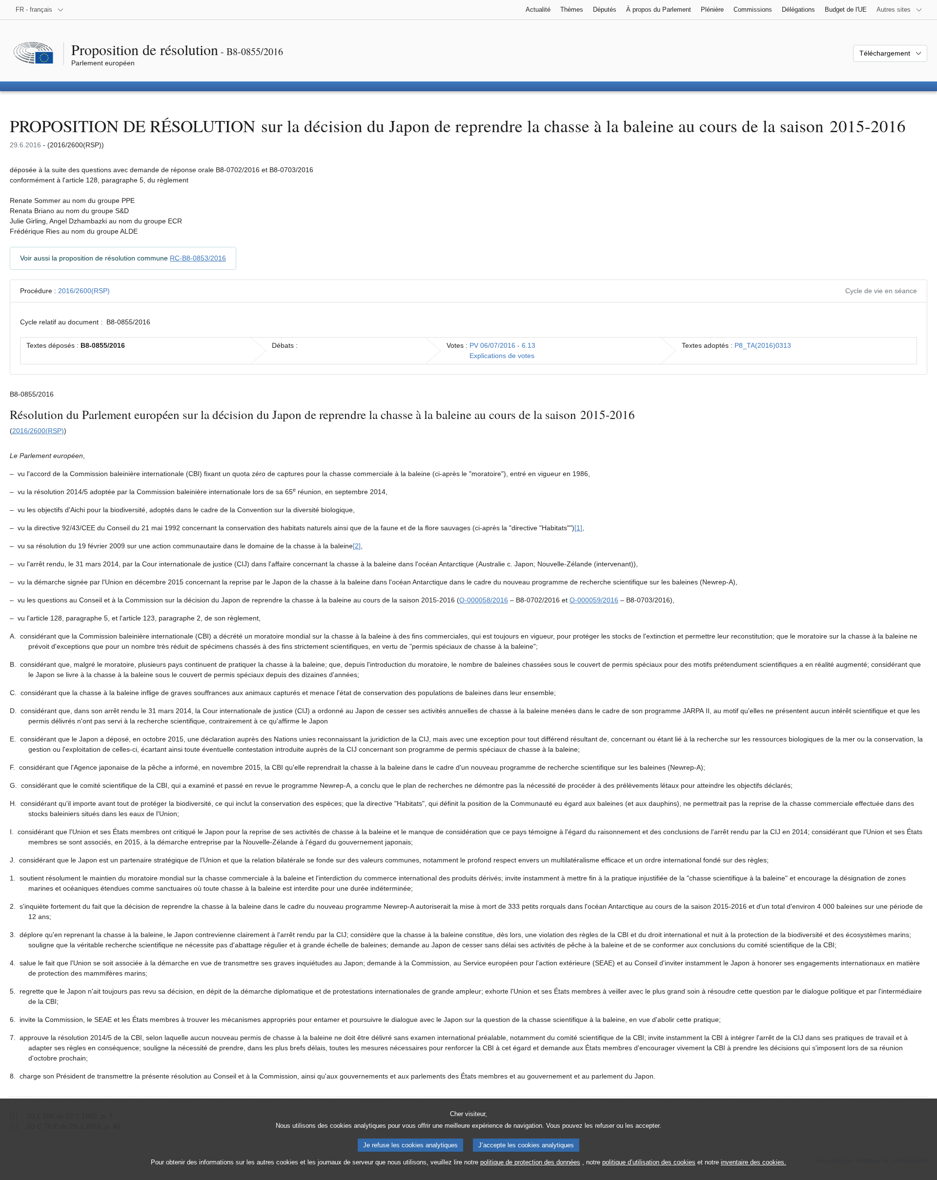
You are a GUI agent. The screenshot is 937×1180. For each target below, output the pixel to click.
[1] (578, 528)
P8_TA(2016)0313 (762, 345)
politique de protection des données (530, 1162)
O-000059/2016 (594, 600)
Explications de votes (501, 356)
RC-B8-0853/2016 (198, 258)
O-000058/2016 (483, 600)
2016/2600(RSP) (84, 291)
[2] (357, 546)
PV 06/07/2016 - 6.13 (502, 345)
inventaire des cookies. (753, 1162)
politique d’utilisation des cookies (648, 1162)
